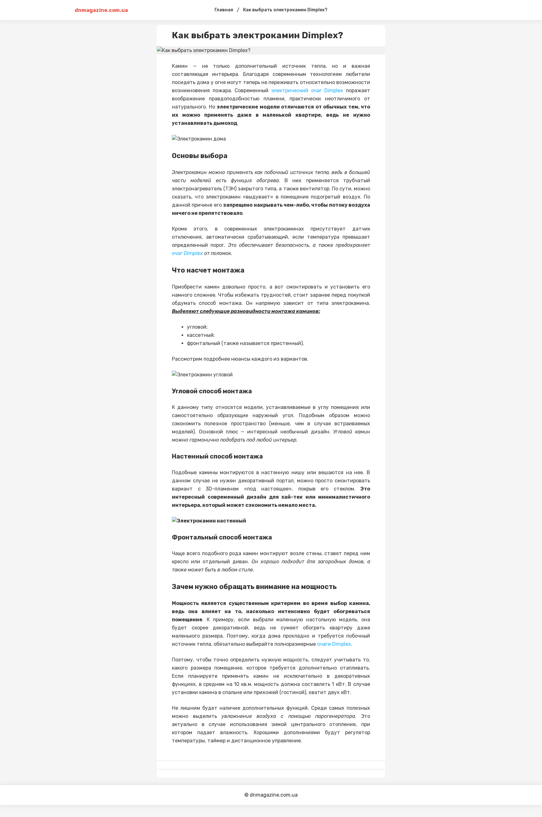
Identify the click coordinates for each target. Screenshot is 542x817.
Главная (224, 10)
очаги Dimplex (334, 644)
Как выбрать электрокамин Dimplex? (285, 10)
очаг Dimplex (187, 253)
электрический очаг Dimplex (307, 90)
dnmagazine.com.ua (100, 10)
